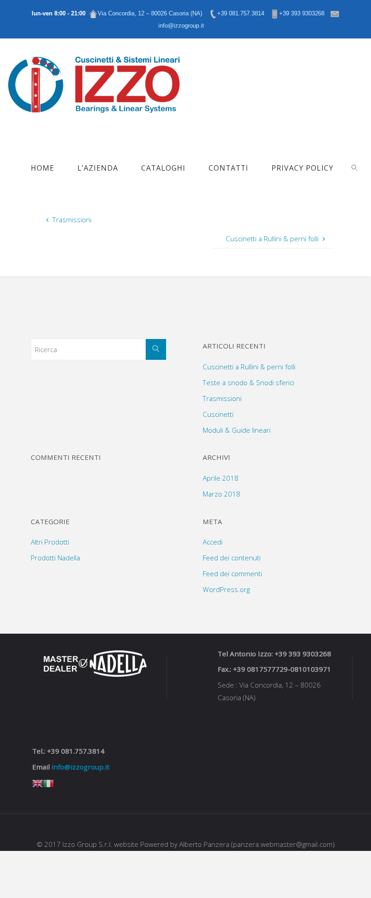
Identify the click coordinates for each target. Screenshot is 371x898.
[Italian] (48, 782)
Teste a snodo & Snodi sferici (248, 382)
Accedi (213, 541)
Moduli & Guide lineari (237, 430)
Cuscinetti (218, 414)
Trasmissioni (222, 398)
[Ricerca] (156, 349)
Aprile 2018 (220, 477)
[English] (37, 782)
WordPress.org (226, 589)
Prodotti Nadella (55, 557)
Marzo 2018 (221, 493)
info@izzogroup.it (80, 766)
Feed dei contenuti (232, 557)
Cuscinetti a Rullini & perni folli (249, 366)
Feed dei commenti (232, 573)
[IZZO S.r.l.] (93, 81)
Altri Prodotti (50, 541)
